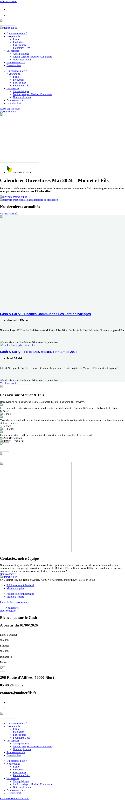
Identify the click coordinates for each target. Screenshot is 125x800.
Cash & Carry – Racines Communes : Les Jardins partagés (45, 314)
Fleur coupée (19, 45)
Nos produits (13, 36)
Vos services (13, 50)
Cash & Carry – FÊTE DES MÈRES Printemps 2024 (38, 352)
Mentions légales (15, 588)
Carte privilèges (21, 53)
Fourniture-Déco (21, 47)
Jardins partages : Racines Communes (32, 56)
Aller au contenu (8, 1)
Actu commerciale (16, 62)
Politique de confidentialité (20, 585)
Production (18, 42)
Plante (16, 39)
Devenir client (14, 65)
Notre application (22, 59)
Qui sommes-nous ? (17, 33)
